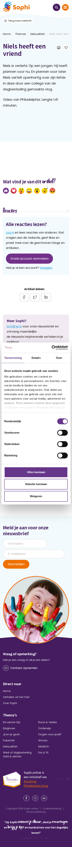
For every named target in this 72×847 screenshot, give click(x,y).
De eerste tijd (11, 722)
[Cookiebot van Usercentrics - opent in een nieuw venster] (52, 347)
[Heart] (14, 191)
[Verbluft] (37, 191)
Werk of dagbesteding (17, 752)
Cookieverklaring (51, 808)
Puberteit (9, 740)
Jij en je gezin (11, 734)
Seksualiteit (37, 34)
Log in (10, 232)
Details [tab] (36, 357)
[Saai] (45, 191)
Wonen (42, 740)
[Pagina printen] (59, 47)
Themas (20, 34)
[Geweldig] (21, 191)
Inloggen (46, 268)
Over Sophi (10, 703)
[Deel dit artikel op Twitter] (35, 297)
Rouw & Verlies (47, 722)
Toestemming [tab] (13, 357)
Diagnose (9, 728)
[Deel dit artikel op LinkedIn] (46, 297)
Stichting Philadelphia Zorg (36, 783)
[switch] (62, 433)
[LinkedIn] (45, 798)
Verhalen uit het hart (16, 697)
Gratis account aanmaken (29, 258)
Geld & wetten (12, 756)
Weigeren (36, 496)
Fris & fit (43, 752)
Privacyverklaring (36, 811)
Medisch (43, 746)
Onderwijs (44, 728)
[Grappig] (29, 191)
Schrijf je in (14, 326)
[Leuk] (6, 191)
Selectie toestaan (36, 484)
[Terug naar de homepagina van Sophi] (16, 6)
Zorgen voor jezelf (49, 734)
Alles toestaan (36, 472)
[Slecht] (52, 191)
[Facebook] (27, 798)
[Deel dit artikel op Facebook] (24, 297)
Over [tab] (59, 357)
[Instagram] (36, 798)
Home (7, 691)
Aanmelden (16, 564)
